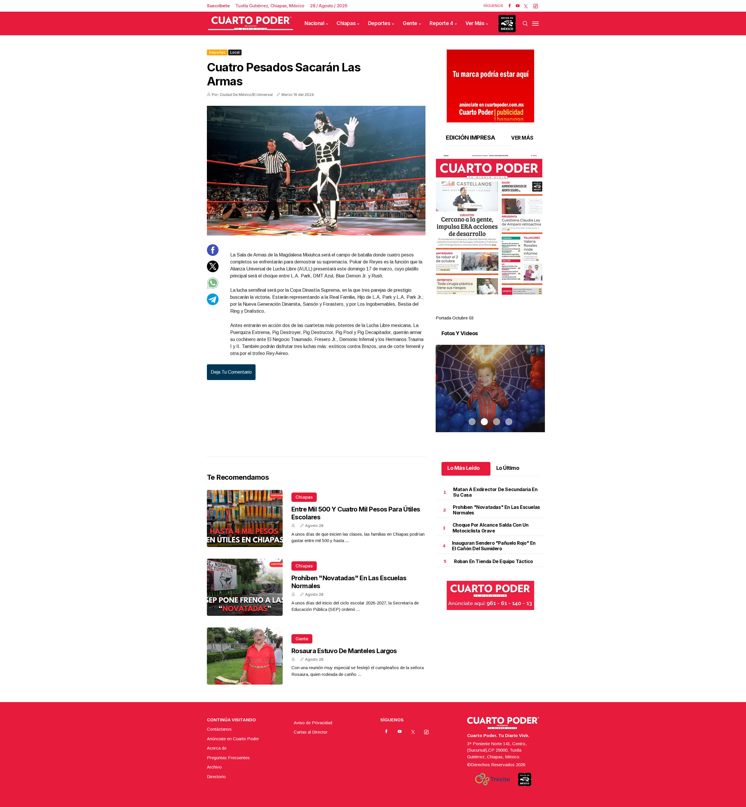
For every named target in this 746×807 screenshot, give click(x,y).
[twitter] (526, 6)
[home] (250, 23)
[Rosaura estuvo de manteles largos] (245, 656)
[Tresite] (492, 779)
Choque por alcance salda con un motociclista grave (491, 527)
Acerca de (216, 748)
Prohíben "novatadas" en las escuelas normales (496, 510)
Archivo (214, 766)
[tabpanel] (490, 237)
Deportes (379, 23)
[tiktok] (535, 6)
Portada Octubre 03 (455, 317)
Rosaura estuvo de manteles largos (344, 651)
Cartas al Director (311, 731)
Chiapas (346, 23)
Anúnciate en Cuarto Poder (233, 738)
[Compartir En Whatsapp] (213, 287)
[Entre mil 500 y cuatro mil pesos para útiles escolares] (245, 518)
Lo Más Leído (463, 468)
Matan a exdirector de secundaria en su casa (495, 492)
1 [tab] (472, 310)
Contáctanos (219, 729)
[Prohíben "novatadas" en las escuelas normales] (245, 587)
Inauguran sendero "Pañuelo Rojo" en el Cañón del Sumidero (494, 545)
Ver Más (474, 23)
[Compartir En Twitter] (213, 270)
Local (235, 52)
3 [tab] (496, 310)
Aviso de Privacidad (313, 722)
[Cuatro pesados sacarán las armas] (316, 170)
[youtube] (518, 6)
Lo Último (507, 468)
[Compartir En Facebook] (213, 254)
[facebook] (509, 6)
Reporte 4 (441, 23)
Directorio (216, 776)
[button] (490, 225)
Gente (410, 23)
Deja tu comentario (231, 372)
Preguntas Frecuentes (228, 757)
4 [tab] (508, 310)
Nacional (314, 23)
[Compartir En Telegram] (213, 303)
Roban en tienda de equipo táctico (493, 561)
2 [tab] (484, 310)
